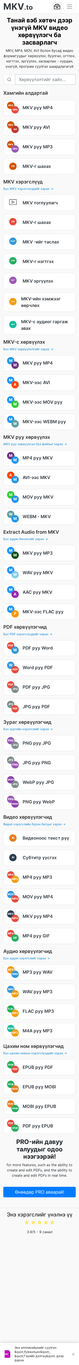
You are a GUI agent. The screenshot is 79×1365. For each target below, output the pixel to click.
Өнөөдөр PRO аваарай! (39, 1192)
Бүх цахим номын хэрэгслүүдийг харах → (35, 1053)
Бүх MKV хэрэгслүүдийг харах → (28, 189)
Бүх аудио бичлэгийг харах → (25, 539)
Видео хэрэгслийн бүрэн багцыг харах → (34, 824)
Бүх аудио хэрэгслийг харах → (26, 958)
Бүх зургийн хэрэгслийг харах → (28, 729)
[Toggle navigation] (69, 6)
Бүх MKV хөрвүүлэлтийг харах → (28, 349)
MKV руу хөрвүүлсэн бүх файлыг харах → (35, 444)
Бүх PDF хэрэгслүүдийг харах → (27, 634)
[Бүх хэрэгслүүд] (57, 6)
